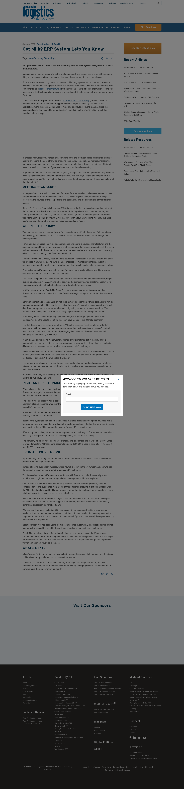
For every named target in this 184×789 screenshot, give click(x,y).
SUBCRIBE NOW (92, 407)
